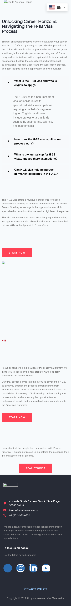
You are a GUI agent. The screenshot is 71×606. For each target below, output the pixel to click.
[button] (35, 83)
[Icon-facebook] (7, 568)
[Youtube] (46, 568)
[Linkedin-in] (33, 568)
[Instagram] (20, 568)
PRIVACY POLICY (35, 589)
